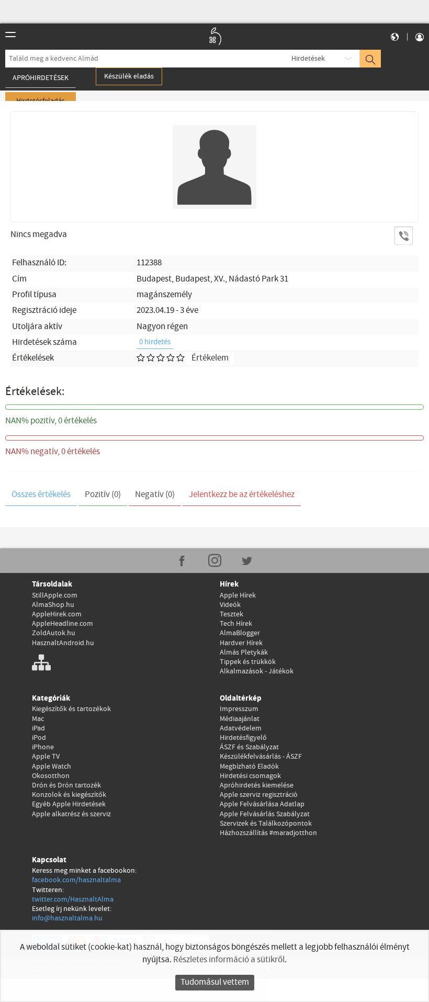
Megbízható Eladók (249, 766)
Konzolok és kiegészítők (69, 795)
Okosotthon (51, 776)
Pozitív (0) (103, 495)
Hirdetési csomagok (250, 776)
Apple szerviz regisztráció (259, 795)
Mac (38, 719)
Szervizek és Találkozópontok (266, 823)
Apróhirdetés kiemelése (256, 785)
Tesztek (231, 614)
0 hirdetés (155, 342)
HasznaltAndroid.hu (63, 643)
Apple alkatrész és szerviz (71, 814)
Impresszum (239, 709)
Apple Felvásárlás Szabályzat (265, 814)
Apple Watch (51, 766)
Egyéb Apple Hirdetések (69, 804)
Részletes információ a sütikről (229, 960)
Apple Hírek (238, 595)
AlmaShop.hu (53, 605)
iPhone (43, 747)
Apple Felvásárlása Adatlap (262, 804)
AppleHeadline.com (62, 623)
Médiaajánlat (239, 719)
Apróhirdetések (41, 78)
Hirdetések (308, 58)
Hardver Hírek (241, 643)
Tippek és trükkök (248, 662)
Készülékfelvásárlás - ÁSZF (261, 756)
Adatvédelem (241, 728)
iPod (39, 737)
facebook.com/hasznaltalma (76, 880)
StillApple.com (54, 595)
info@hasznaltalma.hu (67, 918)
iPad (38, 728)
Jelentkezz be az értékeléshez (242, 495)
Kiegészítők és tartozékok (71, 709)
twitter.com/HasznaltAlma (73, 899)
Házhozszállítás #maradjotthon (268, 833)
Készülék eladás (129, 76)
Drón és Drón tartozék (66, 785)
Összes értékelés (41, 495)
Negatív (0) (155, 495)
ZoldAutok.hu (53, 633)
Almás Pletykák (244, 652)
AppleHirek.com (57, 614)
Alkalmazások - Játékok (256, 671)
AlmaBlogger (240, 633)
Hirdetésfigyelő (243, 737)
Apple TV (46, 756)
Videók (230, 605)
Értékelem (210, 358)
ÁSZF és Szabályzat (249, 747)
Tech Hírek (236, 623)
